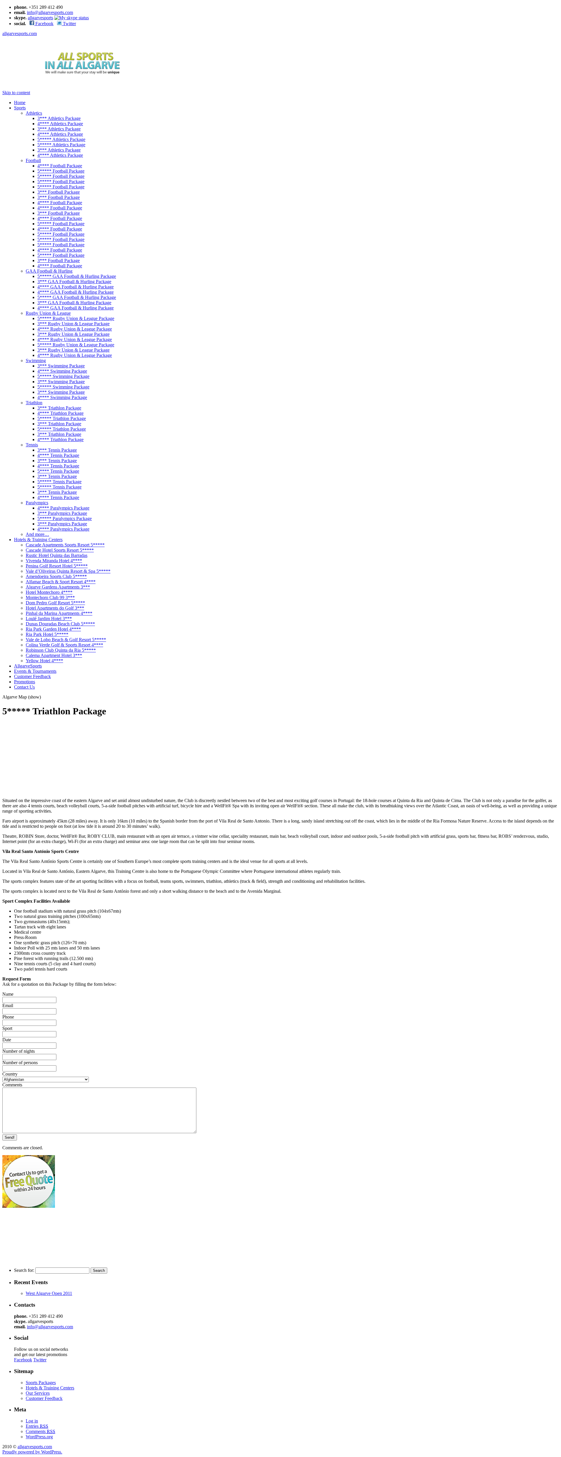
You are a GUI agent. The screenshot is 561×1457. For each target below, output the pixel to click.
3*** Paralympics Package (62, 513)
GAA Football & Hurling (49, 271)
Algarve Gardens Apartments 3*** (58, 586)
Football (33, 160)
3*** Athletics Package (59, 118)
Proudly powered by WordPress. (32, 1451)
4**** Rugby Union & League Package (74, 328)
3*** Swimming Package (61, 365)
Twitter (69, 23)
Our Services (38, 1393)
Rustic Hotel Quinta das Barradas (56, 555)
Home (19, 102)
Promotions (24, 681)
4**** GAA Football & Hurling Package (75, 286)
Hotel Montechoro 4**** (49, 592)
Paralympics (37, 502)
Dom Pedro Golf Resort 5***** (55, 602)
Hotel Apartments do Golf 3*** (55, 607)
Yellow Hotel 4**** (44, 660)
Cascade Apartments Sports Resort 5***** (65, 544)
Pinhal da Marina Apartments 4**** (59, 613)
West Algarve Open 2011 (49, 1293)
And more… (37, 534)
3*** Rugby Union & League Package (73, 323)
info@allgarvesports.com (50, 12)
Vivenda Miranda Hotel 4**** (54, 560)
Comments (40, 1431)
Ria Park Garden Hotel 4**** (53, 629)
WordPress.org (39, 1436)
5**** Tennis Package (58, 471)
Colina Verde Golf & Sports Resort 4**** (64, 644)
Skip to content (16, 92)
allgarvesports (40, 17)
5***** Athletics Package (61, 139)
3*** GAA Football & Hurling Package (74, 281)
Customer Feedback (32, 676)
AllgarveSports (28, 665)
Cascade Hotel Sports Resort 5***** (60, 550)
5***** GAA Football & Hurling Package (76, 276)
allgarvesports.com (19, 33)
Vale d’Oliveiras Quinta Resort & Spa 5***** (68, 571)
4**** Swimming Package (62, 371)
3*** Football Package (58, 192)
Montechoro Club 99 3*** (50, 597)
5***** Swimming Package (63, 376)
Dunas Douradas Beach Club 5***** (60, 623)
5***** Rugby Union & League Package (75, 318)
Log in (32, 1420)
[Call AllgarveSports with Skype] (71, 17)
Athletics (34, 113)
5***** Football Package (60, 170)
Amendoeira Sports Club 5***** (56, 576)
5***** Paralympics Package (64, 518)
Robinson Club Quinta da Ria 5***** (61, 650)
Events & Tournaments (35, 671)
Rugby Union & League (48, 313)
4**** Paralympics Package (63, 507)
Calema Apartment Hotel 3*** (54, 655)
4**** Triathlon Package (60, 413)
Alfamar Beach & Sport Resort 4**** (61, 581)
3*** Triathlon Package (59, 407)
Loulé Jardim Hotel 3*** (49, 618)
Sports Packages (41, 1382)
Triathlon (34, 402)
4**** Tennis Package (58, 455)
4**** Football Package (59, 165)
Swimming (36, 360)
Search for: (24, 1270)
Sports (20, 107)
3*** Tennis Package (57, 450)
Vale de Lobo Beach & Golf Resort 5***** (66, 639)
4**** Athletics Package (60, 123)
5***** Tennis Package (59, 481)
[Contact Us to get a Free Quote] (28, 1206)
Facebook (43, 23)
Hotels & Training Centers (38, 539)
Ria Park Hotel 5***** (47, 634)
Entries (37, 1426)
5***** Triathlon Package (61, 418)
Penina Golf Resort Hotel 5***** (57, 565)
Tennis (32, 444)
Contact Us (24, 686)
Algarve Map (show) (21, 696)
